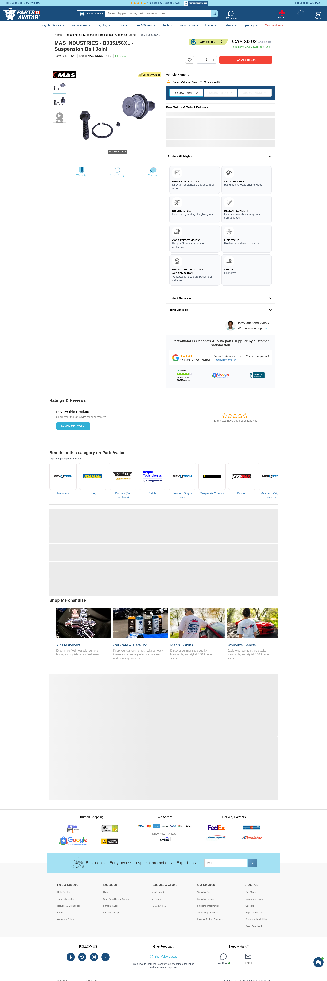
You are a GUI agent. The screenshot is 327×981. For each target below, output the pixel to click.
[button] (91, 14)
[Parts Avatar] (38, 13)
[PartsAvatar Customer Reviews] (194, 3)
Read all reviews (223, 359)
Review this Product (73, 426)
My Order (157, 899)
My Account (158, 892)
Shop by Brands (205, 899)
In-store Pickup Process (210, 919)
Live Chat (268, 328)
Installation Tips (111, 912)
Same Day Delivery (207, 912)
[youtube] (105, 957)
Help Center (63, 892)
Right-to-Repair (253, 912)
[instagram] (94, 957)
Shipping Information (208, 905)
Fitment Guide (111, 905)
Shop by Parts (204, 892)
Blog (105, 892)
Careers (249, 905)
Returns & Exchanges (68, 905)
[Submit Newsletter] (252, 863)
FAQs (60, 912)
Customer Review (254, 899)
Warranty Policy (65, 919)
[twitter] (82, 957)
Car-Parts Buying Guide (116, 899)
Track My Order (65, 899)
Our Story (250, 892)
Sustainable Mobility (256, 919)
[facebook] (71, 957)
